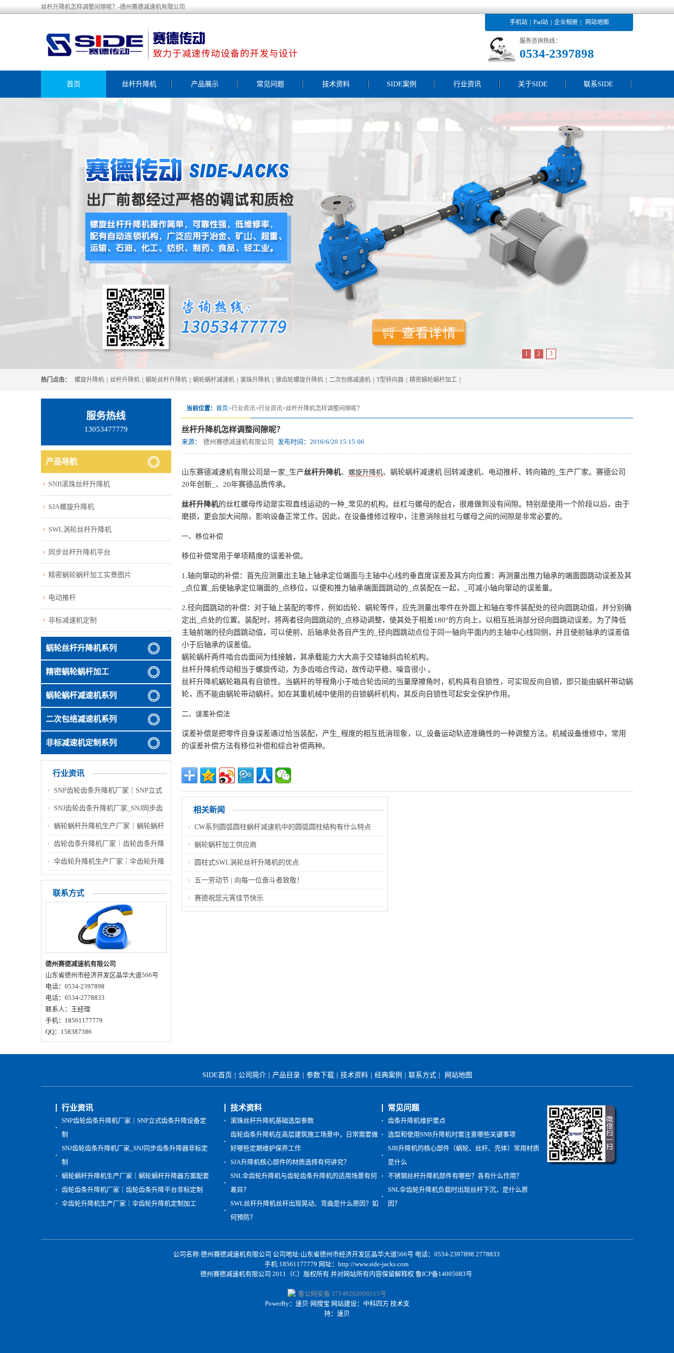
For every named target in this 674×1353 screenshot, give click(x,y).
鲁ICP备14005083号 (443, 1274)
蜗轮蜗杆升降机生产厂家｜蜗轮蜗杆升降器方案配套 (135, 1175)
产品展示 (205, 84)
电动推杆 (62, 597)
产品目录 (286, 1075)
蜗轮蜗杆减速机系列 (81, 695)
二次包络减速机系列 (81, 719)
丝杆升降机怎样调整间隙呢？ (324, 408)
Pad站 (540, 22)
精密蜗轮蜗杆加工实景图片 (89, 575)
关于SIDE (533, 84)
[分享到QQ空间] (208, 775)
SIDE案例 (401, 84)
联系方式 (422, 1075)
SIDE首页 (217, 1075)
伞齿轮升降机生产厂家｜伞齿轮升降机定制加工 (129, 1203)
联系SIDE (598, 84)
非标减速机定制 (72, 620)
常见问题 (270, 84)
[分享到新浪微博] (227, 775)
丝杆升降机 (139, 84)
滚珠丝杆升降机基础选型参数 (272, 1120)
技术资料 (336, 84)
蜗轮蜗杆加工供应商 (225, 844)
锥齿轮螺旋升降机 (299, 379)
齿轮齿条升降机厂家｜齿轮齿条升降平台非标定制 (132, 1189)
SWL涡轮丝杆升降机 (80, 529)
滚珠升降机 (255, 379)
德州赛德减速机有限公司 (238, 441)
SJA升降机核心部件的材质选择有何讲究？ (290, 1162)
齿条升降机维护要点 (417, 1120)
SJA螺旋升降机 (71, 507)
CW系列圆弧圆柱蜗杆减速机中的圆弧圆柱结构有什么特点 (282, 827)
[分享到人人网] (264, 775)
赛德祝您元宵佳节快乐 (228, 898)
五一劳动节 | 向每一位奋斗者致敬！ (248, 880)
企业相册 (566, 22)
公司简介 (252, 1075)
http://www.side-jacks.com (373, 1264)
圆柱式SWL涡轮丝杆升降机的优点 (246, 862)
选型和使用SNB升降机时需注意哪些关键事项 (452, 1134)
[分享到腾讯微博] (246, 775)
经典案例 (388, 1075)
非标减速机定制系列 (81, 742)
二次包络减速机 (350, 379)
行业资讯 (467, 84)
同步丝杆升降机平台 (79, 552)
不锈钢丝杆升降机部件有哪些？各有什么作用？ (455, 1175)
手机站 (518, 22)
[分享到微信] (283, 775)
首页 (73, 84)
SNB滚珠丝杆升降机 (79, 484)
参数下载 (320, 1075)
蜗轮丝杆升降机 (166, 379)
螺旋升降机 (89, 379)
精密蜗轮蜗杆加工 (433, 379)
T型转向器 (390, 379)
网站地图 (597, 22)
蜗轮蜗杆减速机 (213, 379)
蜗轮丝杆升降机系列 (81, 648)
